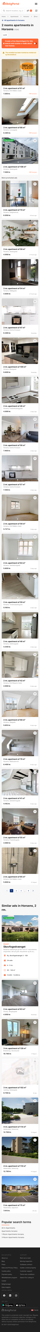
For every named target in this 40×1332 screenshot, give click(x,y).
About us (5, 1258)
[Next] (33, 890)
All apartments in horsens (14, 20)
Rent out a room (25, 1258)
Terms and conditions (27, 1274)
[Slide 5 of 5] (22, 83)
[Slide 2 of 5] (18, 83)
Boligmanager (6, 1284)
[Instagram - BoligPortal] (16, 1295)
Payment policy (7, 1274)
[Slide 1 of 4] (18, 162)
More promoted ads (9, 178)
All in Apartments (8, 1228)
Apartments (14, 16)
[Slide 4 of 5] (21, 83)
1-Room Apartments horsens (13, 1234)
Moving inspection (26, 1261)
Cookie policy (6, 1271)
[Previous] (7, 890)
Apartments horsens (9, 1231)
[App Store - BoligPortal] (20, 1305)
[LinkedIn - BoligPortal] (10, 1295)
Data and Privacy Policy (10, 1268)
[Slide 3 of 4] (20, 162)
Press (3, 1264)
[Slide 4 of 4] (21, 162)
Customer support (26, 1271)
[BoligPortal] (11, 3)
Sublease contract (26, 1264)
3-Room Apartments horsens (13, 1237)
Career (4, 1281)
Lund (5, 35)
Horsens (26, 16)
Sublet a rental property (28, 1268)
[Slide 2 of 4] (19, 162)
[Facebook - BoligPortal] (4, 1295)
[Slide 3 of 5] (20, 83)
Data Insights (6, 1287)
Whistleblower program (9, 1277)
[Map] (36, 11)
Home (4, 16)
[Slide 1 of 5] (17, 83)
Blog (3, 1261)
